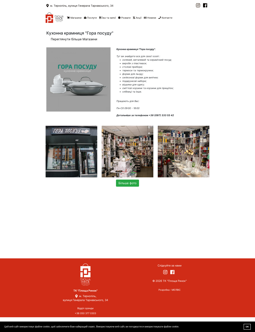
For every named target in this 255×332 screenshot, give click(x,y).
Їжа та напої (108, 17)
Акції (138, 17)
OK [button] (247, 327)
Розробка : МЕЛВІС (169, 289)
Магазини (76, 17)
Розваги (126, 17)
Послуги (91, 17)
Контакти (166, 17)
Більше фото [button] (127, 183)
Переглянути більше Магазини (74, 39)
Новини (151, 17)
